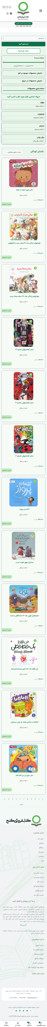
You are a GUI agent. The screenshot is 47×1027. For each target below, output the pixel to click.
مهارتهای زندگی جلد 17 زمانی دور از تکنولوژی (24, 243)
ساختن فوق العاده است (24, 562)
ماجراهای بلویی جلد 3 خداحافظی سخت (24, 615)
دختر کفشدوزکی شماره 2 (24, 456)
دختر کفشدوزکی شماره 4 (24, 403)
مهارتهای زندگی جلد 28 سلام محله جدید (24, 296)
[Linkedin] (20, 1011)
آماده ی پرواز (24, 509)
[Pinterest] (23, 1011)
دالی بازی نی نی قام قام (24, 775)
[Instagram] (7, 13)
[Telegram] (11, 13)
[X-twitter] (31, 1011)
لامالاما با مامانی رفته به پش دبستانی (24, 722)
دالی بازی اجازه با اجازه (24, 190)
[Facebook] (16, 1011)
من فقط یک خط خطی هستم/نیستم (24, 669)
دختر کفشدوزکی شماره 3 (24, 349)
